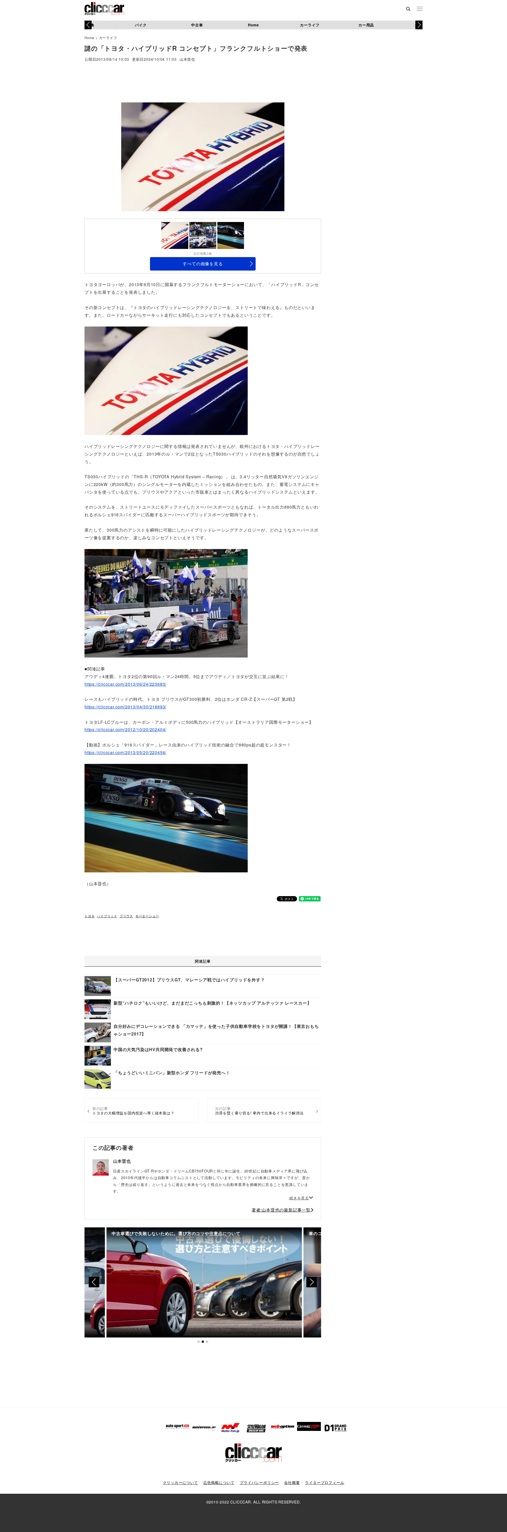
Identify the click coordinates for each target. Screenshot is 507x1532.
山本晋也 (187, 59)
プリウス (126, 916)
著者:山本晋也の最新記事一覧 (281, 1210)
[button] (418, 25)
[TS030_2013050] (166, 818)
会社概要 (292, 1482)
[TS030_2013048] (166, 380)
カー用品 (366, 24)
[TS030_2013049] (166, 603)
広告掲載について (218, 1482)
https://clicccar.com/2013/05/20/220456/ (125, 752)
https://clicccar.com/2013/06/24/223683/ (125, 684)
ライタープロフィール (324, 1482)
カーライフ (310, 24)
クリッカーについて (180, 1482)
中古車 (197, 24)
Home (253, 24)
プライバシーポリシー (259, 1482)
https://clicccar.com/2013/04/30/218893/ (125, 707)
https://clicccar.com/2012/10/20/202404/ (125, 729)
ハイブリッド (107, 916)
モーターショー (147, 916)
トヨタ (89, 916)
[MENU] (419, 9)
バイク (141, 24)
